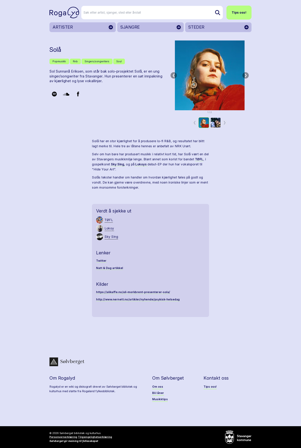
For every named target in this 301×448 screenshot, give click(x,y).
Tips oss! (239, 12)
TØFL (199, 159)
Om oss (157, 386)
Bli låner (158, 393)
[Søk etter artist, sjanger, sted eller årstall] (217, 12)
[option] (204, 122)
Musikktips (160, 399)
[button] (209, 75)
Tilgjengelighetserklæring (95, 436)
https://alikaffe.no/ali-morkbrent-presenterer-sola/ (133, 292)
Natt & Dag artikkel (109, 268)
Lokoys (141, 164)
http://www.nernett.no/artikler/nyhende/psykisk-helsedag (138, 299)
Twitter (101, 260)
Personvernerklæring (63, 436)
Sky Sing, (118, 164)
